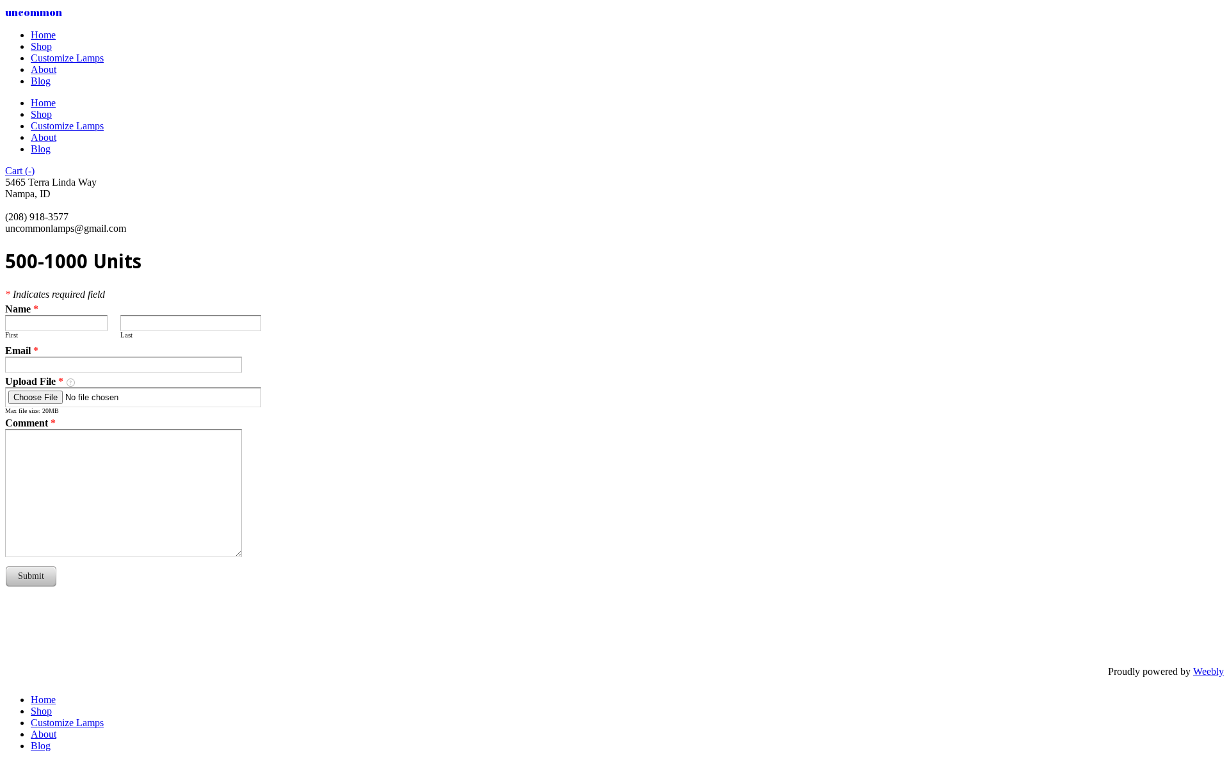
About (43, 69)
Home (43, 34)
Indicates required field (55, 294)
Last (126, 335)
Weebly (1208, 671)
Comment (30, 422)
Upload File (34, 381)
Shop (41, 46)
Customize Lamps (67, 58)
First (11, 335)
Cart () (20, 170)
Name (21, 309)
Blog (41, 81)
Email (21, 350)
